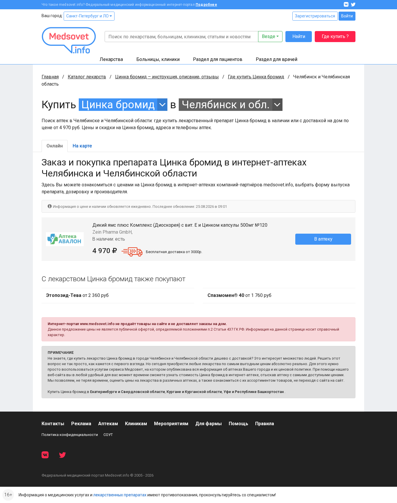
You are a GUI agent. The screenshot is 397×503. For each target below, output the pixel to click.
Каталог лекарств (87, 77)
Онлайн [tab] (55, 146)
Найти (298, 36)
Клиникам (136, 423)
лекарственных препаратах (119, 495)
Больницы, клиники (158, 59)
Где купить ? (335, 36)
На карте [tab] (82, 146)
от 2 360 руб (77, 295)
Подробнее (206, 5)
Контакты (53, 423)
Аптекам (108, 423)
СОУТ (108, 434)
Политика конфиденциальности (70, 434)
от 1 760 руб (239, 295)
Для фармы (208, 423)
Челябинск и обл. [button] (226, 104)
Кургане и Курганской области (194, 392)
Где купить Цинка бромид (256, 77)
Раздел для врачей (276, 59)
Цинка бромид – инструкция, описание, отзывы (167, 77)
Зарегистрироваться (315, 16)
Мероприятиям (171, 423)
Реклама (81, 423)
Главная (50, 77)
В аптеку (323, 239)
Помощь (238, 423)
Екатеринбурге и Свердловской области (127, 392)
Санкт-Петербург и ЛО (88, 16)
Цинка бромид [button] (118, 104)
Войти (347, 16)
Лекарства (111, 59)
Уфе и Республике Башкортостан (253, 392)
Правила (264, 423)
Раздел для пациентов (217, 59)
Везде (268, 36)
